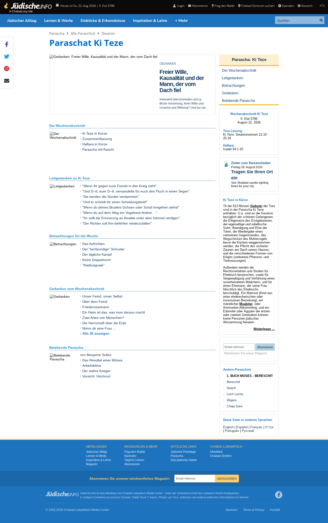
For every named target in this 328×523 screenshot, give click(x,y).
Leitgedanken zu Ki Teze (69, 178)
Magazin (91, 464)
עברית (269, 427)
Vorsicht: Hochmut (96, 376)
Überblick (216, 451)
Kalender (130, 456)
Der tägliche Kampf (97, 254)
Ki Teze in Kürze (94, 133)
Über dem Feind (94, 302)
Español (242, 427)
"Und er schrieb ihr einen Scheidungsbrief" (114, 202)
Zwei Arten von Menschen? (103, 318)
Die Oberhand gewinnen (176, 75)
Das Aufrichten (93, 244)
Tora (175, 497)
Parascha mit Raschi (98, 149)
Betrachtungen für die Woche (73, 236)
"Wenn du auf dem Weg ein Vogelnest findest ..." (119, 213)
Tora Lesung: (233, 131)
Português (232, 431)
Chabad (127, 493)
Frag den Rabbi (224, 6)
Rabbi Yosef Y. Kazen (144, 497)
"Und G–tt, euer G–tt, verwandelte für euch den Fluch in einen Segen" (136, 191)
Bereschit (233, 382)
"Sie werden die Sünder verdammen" (110, 197)
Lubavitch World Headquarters (221, 493)
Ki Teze (259, 59)
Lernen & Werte (58, 20)
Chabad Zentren (221, 456)
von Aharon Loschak (173, 107)
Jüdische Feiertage (183, 451)
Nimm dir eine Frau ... (99, 328)
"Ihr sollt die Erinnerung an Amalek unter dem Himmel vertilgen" (131, 218)
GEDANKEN (168, 63)
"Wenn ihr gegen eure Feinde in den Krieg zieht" (119, 186)
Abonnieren (132, 464)
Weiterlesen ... (264, 329)
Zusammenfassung (97, 139)
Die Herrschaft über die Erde (104, 323)
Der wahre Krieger (96, 371)
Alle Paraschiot (83, 33)
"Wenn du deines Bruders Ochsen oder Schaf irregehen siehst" (130, 207)
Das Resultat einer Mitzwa (102, 360)
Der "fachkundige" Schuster (103, 249)
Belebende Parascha (66, 347)
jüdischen (213, 497)
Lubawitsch (139, 493)
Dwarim (108, 33)
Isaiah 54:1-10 (233, 149)
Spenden (288, 6)
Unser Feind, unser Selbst (102, 296)
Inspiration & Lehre (150, 20)
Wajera (231, 400)
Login (181, 6)
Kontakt (275, 510)
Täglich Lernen (134, 460)
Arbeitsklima (91, 365)
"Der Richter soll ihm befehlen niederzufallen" (117, 223)
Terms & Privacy (253, 510)
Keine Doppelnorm (96, 260)
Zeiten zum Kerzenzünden (250, 163)
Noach (231, 388)
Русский (248, 431)
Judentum (185, 497)
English (228, 427)
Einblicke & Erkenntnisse (103, 20)
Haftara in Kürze (94, 144)
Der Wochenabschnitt (67, 126)
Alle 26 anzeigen (95, 333)
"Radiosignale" (93, 265)
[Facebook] (278, 494)
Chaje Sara (234, 406)
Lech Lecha (235, 394)
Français (256, 427)
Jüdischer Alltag (21, 20)
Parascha (56, 33)
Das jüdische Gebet (184, 460)
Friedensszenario (95, 307)
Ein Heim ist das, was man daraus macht (113, 312)
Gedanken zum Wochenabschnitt (76, 289)
